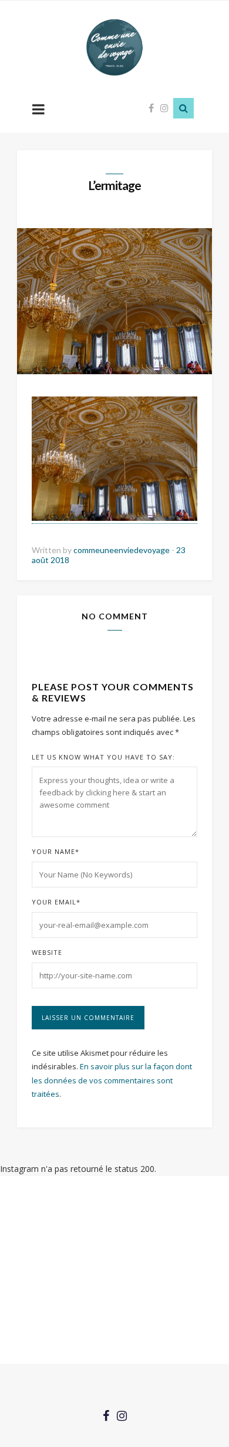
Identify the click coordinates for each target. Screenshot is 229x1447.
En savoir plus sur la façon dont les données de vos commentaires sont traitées (112, 1080)
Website (47, 952)
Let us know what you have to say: (103, 757)
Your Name (55, 851)
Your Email (56, 901)
